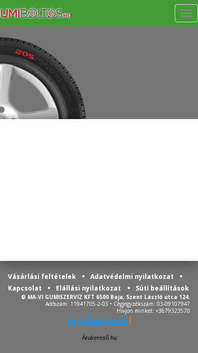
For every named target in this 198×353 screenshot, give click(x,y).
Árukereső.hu (99, 337)
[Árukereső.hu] (99, 324)
